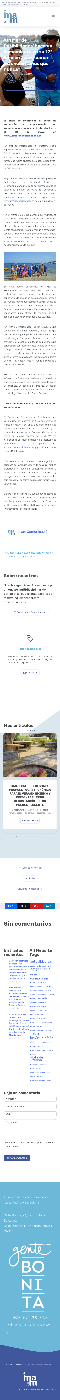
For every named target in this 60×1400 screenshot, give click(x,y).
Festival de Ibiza (36, 1015)
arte (49, 966)
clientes (35, 974)
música (50, 1050)
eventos (33, 1003)
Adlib (50, 962)
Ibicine (48, 1030)
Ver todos (31, 730)
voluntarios (33, 556)
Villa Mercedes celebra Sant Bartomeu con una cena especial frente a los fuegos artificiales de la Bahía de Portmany (19, 996)
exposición (42, 1003)
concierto (47, 987)
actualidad (38, 961)
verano (50, 1080)
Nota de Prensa (36, 1059)
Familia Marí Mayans (38, 1007)
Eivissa (33, 999)
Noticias (24, 74)
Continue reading (30, 820)
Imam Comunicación (33, 532)
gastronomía (47, 1022)
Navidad (33, 1054)
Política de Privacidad (27, 1389)
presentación (44, 1065)
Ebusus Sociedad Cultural (42, 995)
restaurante (35, 1069)
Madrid (33, 1047)
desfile (40, 991)
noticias (33, 1065)
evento (43, 998)
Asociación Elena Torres (40, 969)
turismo (40, 1076)
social (32, 1076)
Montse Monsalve (37, 1050)
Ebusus (48, 991)
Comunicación (38, 982)
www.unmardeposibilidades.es (23, 135)
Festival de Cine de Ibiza (39, 1011)
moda (41, 1046)
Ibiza (38, 552)
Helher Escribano (36, 1030)
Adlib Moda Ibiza (38, 966)
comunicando (36, 987)
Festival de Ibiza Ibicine (38, 1019)
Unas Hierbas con (37, 1080)
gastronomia (35, 1022)
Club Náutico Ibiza (26, 552)
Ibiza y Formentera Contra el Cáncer (41, 1037)
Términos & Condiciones (46, 1389)
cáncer (33, 991)
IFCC (32, 1042)
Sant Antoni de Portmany (40, 1073)
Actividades (10, 552)
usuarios (22, 556)
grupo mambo (36, 1026)
